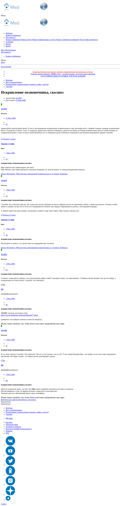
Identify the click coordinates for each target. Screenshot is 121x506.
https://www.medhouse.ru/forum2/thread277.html (19, 315)
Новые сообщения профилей (67, 40)
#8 (7, 381)
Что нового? (11, 37)
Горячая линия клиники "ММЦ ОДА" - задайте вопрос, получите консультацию (63, 74)
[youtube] (10, 455)
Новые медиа (26, 40)
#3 (7, 196)
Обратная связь (12, 425)
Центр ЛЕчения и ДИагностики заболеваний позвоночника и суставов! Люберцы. (34, 174)
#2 (7, 159)
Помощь (9, 431)
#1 (7, 124)
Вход (3, 62)
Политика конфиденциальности (19, 429)
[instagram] (10, 485)
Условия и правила (13, 427)
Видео (8, 44)
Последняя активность (89, 40)
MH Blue (9, 418)
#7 (7, 346)
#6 (7, 305)
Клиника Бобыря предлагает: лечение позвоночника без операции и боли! (63, 72)
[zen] (10, 495)
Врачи (8, 46)
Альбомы (9, 42)
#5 (7, 270)
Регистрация (6, 67)
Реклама (9, 422)
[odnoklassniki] (10, 475)
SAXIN (19, 98)
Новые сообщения (13, 35)
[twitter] (10, 465)
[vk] (10, 445)
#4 (7, 235)
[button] (3, 16)
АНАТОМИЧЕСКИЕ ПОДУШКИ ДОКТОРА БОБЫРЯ (62, 76)
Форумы (9, 33)
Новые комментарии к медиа (44, 40)
